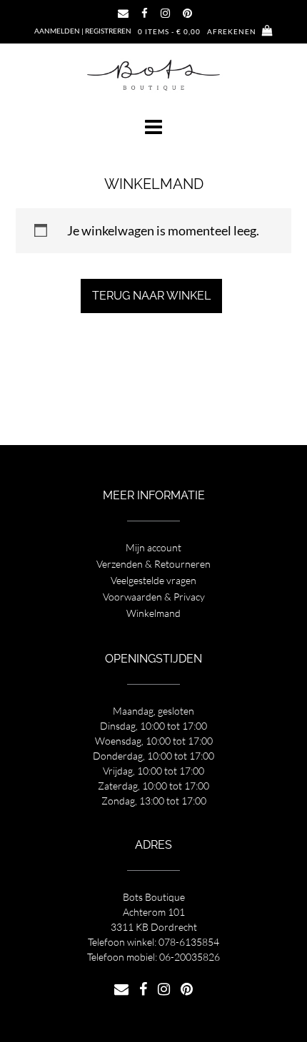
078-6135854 (188, 942)
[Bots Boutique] (153, 74)
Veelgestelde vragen (153, 580)
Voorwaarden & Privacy (154, 597)
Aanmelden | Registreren (82, 30)
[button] (153, 127)
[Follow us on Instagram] (165, 13)
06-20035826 (189, 957)
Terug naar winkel (151, 295)
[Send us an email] (123, 13)
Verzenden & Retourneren (153, 564)
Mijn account (153, 547)
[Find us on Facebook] (144, 13)
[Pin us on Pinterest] (187, 13)
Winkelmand (153, 613)
